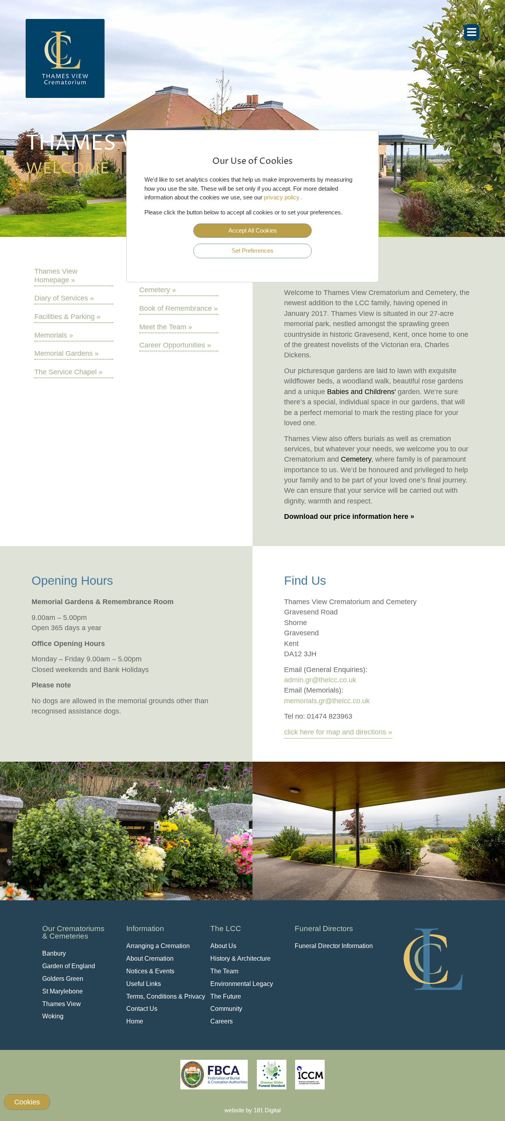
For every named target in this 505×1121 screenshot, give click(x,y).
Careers (221, 1021)
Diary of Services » (64, 298)
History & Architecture (240, 958)
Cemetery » (157, 290)
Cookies (27, 1102)
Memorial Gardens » (66, 353)
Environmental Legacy (241, 983)
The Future (225, 996)
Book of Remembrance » (178, 308)
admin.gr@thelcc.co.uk (320, 680)
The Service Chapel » (68, 372)
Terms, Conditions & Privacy (165, 996)
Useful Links (143, 983)
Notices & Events (150, 971)
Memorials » (53, 335)
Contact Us (141, 1008)
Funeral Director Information (334, 946)
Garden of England (68, 966)
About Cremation (150, 958)
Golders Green (62, 978)
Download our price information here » (349, 516)
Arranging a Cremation (158, 946)
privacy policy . (283, 197)
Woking (53, 1016)
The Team (224, 971)
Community (226, 1008)
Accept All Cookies (252, 230)
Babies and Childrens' (361, 392)
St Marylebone (62, 991)
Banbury (54, 953)
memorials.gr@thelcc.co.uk (327, 701)
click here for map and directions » (338, 732)
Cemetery (356, 459)
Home (134, 1021)
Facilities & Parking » (67, 317)
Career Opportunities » (175, 345)
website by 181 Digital (252, 1110)
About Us (223, 946)
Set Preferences (252, 250)
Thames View (61, 1004)
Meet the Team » (165, 327)
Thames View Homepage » (55, 275)
